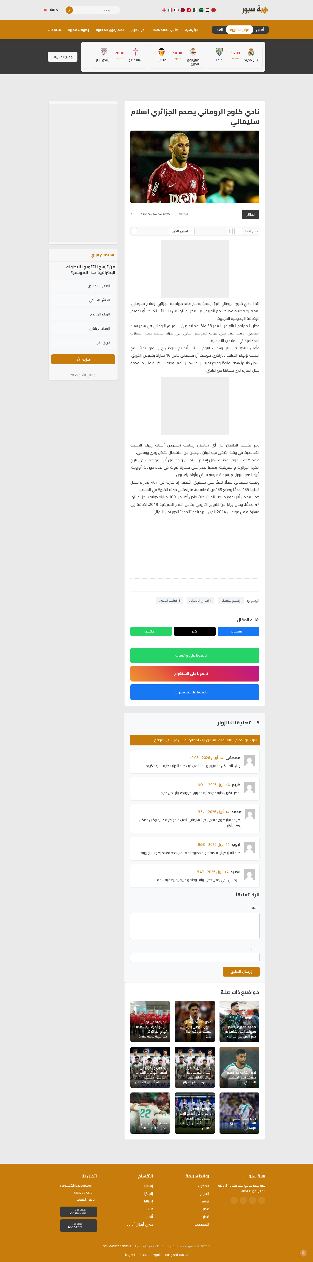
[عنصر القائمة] (213, 10)
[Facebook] (148, 10)
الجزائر (250, 214)
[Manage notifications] (303, 1253)
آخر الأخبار (139, 30)
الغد (220, 29)
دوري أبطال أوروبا (139, 1224)
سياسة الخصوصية (176, 1254)
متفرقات (54, 30)
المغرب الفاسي (99, 285)
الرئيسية (191, 30)
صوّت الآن (83, 359)
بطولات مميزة (78, 30)
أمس (260, 29)
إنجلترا (148, 1193)
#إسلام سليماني (231, 600)
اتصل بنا (130, 1254)
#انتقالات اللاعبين (169, 600)
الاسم (255, 948)
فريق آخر (104, 342)
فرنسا (149, 1208)
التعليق (254, 908)
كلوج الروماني (231, 303)
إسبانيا (148, 1185)
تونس (204, 1201)
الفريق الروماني (166, 325)
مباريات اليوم (239, 29)
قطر (206, 1216)
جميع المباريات (62, 57)
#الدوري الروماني (200, 600)
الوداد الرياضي (99, 328)
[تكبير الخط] (230, 231)
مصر (206, 1208)
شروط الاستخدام (150, 1254)
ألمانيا (148, 1216)
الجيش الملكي (99, 300)
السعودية (202, 1224)
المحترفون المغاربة (110, 30)
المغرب (203, 1185)
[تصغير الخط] (238, 231)
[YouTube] (133, 10)
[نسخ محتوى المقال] (134, 231)
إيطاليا (148, 1201)
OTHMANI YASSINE (115, 1246)
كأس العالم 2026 (165, 30)
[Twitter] (252, 1200)
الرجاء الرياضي (100, 314)
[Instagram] (141, 10)
